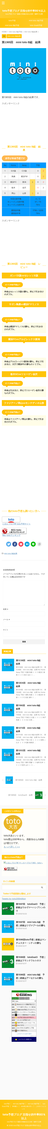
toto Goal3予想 (36, 25)
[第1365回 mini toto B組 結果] (27, 544)
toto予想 (12, 20)
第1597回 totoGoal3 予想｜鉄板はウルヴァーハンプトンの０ (31, 907)
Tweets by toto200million (14, 898)
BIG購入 (15, 1106)
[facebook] (14, 544)
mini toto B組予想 (12, 25)
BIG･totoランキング (11, 535)
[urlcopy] (39, 544)
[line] (33, 544)
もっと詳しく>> (12, 846)
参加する (33, 1036)
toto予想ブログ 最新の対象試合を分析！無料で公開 (24, 1122)
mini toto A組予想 (36, 20)
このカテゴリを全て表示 (24, 1034)
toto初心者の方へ (26, 1106)
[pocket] (20, 544)
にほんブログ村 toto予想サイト (16, 524)
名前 (5, 609)
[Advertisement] (24, 123)
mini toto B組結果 (10, 553)
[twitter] (8, 544)
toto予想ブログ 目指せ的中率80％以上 (24, 10)
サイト (5, 630)
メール (6, 619)
